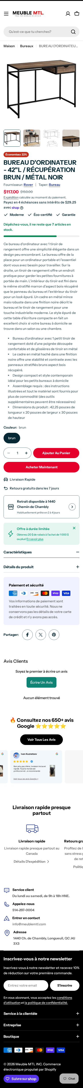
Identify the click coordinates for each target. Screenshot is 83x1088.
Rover (28, 185)
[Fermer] (74, 528)
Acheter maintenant (42, 467)
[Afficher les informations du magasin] (72, 506)
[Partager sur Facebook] (27, 634)
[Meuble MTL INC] (30, 766)
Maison (9, 46)
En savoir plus (35, 539)
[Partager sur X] (40, 634)
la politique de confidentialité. (46, 1003)
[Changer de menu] (6, 13)
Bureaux (26, 46)
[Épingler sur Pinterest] (54, 634)
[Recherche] (73, 31)
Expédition (11, 197)
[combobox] (41, 31)
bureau (54, 185)
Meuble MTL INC (28, 1064)
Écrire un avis (41, 682)
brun (11, 438)
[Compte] (68, 13)
